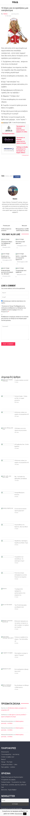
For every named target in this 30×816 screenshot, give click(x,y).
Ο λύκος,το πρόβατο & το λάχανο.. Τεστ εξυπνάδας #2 (21, 639)
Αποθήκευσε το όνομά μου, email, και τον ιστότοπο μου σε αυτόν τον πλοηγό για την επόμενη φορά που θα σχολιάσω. (14, 318)
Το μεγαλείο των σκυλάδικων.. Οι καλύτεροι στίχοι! (19, 559)
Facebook (17, 176)
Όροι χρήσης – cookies (8, 767)
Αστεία (7, 176)
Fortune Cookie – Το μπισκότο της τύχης (13, 782)
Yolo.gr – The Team (6, 762)
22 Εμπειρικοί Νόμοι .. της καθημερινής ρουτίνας (7, 243)
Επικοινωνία (5, 752)
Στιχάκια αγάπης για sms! (21, 380)
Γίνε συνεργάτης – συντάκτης (10, 754)
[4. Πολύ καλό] (6, 122)
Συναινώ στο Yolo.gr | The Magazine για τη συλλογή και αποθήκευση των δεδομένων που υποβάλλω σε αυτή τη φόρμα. (13, 308)
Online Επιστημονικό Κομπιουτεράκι (12, 777)
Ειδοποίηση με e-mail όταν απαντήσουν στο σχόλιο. (13, 302)
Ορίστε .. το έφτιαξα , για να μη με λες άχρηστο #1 (21, 257)
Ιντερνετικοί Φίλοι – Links (9, 764)
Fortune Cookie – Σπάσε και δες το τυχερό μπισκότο (21, 398)
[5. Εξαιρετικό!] (7, 122)
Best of (3, 759)
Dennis (5, 14)
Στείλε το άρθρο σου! (7, 757)
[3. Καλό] (4, 122)
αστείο (11, 176)
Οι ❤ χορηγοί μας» (25, 155)
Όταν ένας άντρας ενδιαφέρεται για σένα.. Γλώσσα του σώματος (21, 575)
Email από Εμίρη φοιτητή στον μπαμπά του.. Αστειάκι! (7, 272)
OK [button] (24, 813)
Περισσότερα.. (19, 813)
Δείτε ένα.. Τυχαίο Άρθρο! (8, 790)
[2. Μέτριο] (3, 122)
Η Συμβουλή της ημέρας (8, 779)
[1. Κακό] (2, 122)
